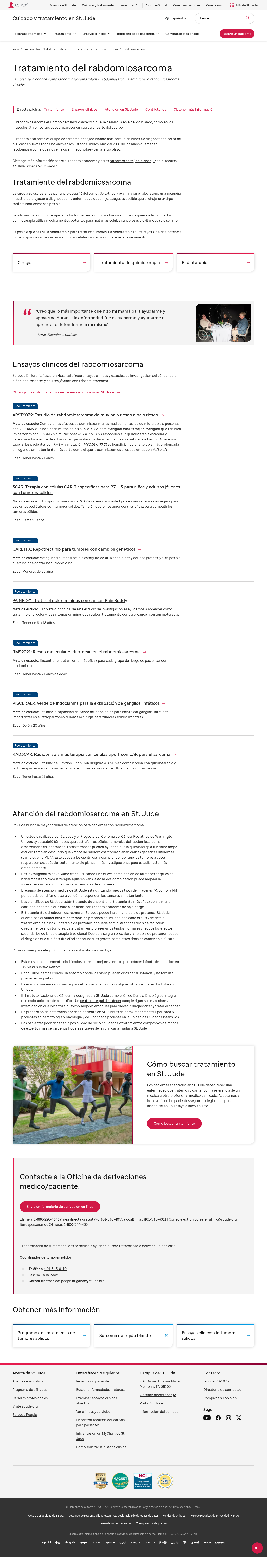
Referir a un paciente (92, 1381)
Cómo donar (215, 5)
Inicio (16, 49)
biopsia (72, 193)
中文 (57, 1542)
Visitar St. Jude (151, 1403)
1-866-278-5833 (216, 1381)
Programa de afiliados (30, 1389)
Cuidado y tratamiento (98, 5)
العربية (122, 1542)
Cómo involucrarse (186, 5)
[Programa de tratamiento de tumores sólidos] (51, 1335)
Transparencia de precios (151, 1523)
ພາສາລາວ (220, 1542)
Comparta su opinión (220, 1398)
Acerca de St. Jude (63, 5)
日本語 (163, 1542)
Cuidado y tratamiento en (54, 18)
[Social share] (257, 1548)
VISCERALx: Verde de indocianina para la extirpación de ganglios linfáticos (86, 703)
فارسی (175, 1542)
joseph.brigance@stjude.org (83, 1281)
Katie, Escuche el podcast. (58, 334)
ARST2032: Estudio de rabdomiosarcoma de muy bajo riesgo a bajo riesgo (85, 415)
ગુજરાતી (195, 1542)
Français (135, 1542)
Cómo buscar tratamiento (174, 1123)
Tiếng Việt (70, 1542)
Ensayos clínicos (94, 34)
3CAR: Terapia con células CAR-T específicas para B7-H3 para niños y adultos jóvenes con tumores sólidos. (96, 489)
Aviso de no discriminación (116, 1523)
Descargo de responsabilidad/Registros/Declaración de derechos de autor (113, 1515)
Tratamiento (62, 34)
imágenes (145, 890)
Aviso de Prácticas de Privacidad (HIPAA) (214, 1515)
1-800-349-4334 (77, 1224)
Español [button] (176, 18)
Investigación (129, 5)
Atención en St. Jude (121, 109)
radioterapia (59, 232)
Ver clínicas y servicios (93, 1411)
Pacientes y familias (27, 34)
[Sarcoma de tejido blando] (133, 1335)
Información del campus (159, 1411)
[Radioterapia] (215, 262)
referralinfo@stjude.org (218, 1219)
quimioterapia (49, 215)
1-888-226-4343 (46, 1219)
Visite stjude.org (25, 1406)
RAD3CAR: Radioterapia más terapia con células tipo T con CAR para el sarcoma (91, 754)
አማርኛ (207, 1542)
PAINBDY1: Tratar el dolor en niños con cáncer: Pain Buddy (70, 600)
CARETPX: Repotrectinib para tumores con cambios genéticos (74, 549)
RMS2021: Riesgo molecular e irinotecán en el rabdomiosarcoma (77, 652)
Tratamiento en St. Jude (38, 49)
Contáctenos (155, 109)
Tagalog (96, 1542)
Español (46, 1542)
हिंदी (185, 1542)
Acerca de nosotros (28, 1381)
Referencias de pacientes (136, 34)
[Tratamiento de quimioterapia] (133, 262)
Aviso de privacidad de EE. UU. (46, 1515)
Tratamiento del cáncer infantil (75, 49)
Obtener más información (194, 109)
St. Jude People (25, 1414)
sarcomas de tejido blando (130, 160)
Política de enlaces (174, 1515)
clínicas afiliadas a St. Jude (126, 1028)
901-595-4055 (111, 1219)
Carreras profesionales (182, 34)
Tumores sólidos (108, 49)
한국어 (84, 1542)
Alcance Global (156, 5)
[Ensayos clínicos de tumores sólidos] (215, 1335)
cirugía (22, 193)
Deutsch (150, 1542)
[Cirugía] (51, 262)
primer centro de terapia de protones (73, 918)
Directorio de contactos (222, 1389)
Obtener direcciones (156, 1395)
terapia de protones (76, 923)
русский (110, 1542)
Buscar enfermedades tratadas (100, 1389)
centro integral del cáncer (100, 1000)
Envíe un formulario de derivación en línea (59, 1206)
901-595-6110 (55, 1268)
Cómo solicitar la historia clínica (101, 1447)
